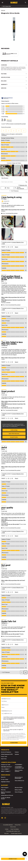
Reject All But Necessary (14, 433)
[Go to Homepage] (14, 2)
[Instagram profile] (5, 818)
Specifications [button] (5, 77)
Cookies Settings (14, 430)
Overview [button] (4, 65)
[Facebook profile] (2, 818)
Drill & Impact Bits (7, 6)
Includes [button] (3, 81)
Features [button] (4, 73)
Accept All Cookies (14, 437)
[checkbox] (2, 718)
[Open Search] (25, 2)
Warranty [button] (4, 84)
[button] (14, 52)
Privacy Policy (19, 735)
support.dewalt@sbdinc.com (13, 736)
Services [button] (3, 88)
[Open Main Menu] (2, 2)
